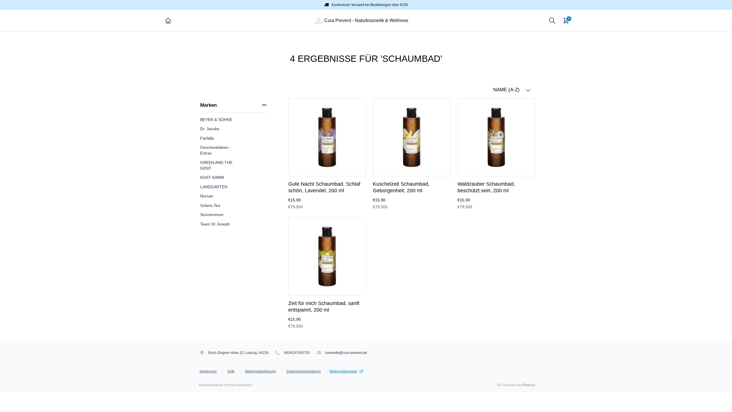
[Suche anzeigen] (552, 20)
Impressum (208, 371)
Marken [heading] (208, 105)
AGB (230, 371)
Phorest (528, 385)
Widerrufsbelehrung (260, 371)
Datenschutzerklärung (304, 371)
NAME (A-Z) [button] (507, 89)
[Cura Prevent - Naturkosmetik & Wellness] (318, 20)
